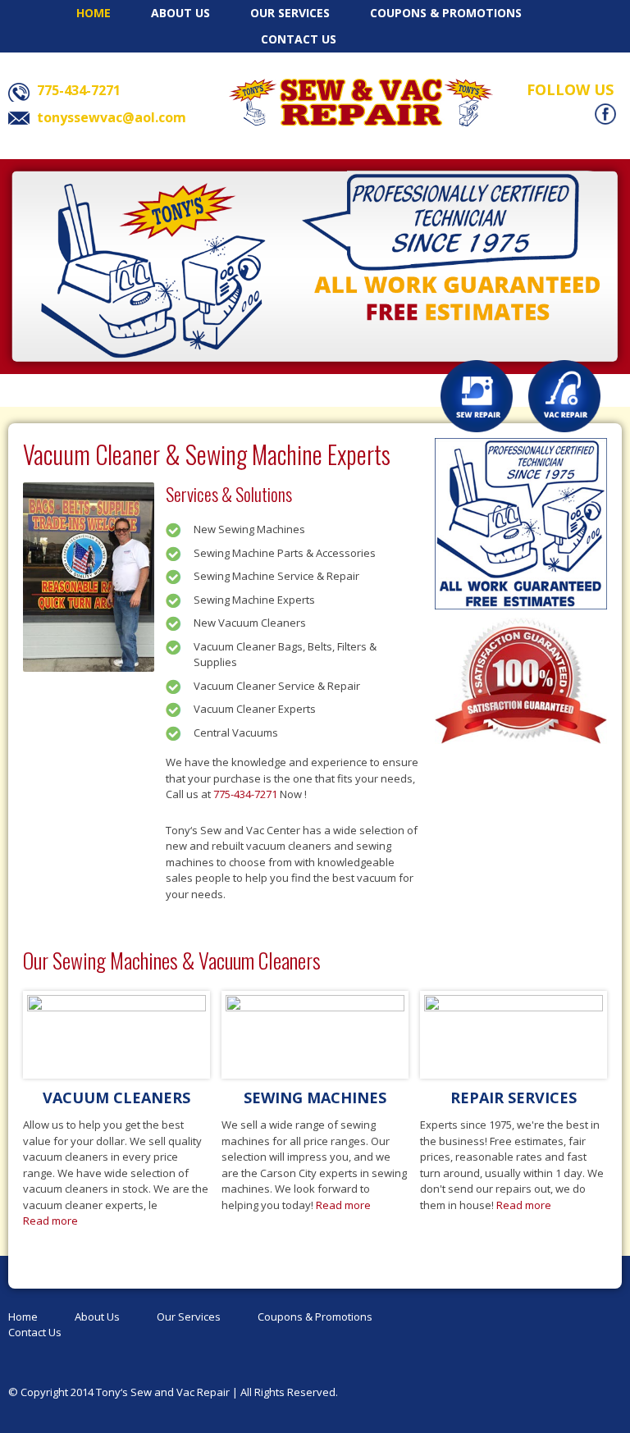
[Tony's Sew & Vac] (361, 101)
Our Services (290, 13)
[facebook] (605, 113)
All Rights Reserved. (289, 1392)
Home (93, 13)
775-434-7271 (245, 794)
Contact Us (298, 39)
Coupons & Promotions (446, 13)
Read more (50, 1220)
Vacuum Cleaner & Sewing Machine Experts (206, 454)
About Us (180, 13)
